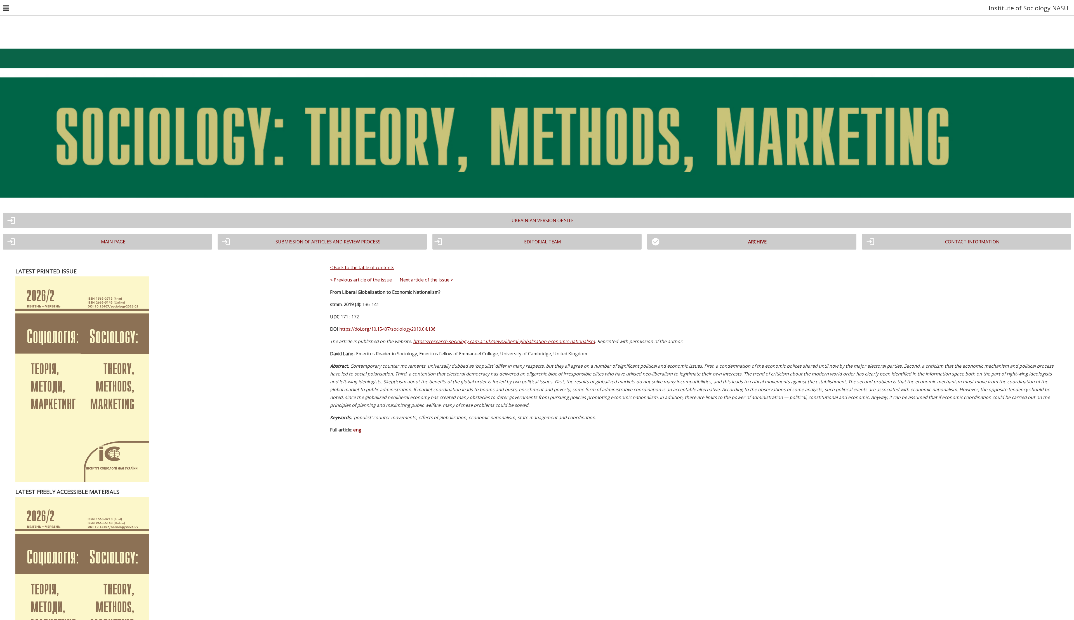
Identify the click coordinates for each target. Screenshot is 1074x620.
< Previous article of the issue (361, 280)
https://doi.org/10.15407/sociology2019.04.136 (387, 329)
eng (357, 430)
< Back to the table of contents (362, 267)
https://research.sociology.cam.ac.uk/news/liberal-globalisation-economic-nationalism (504, 341)
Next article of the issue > (426, 280)
